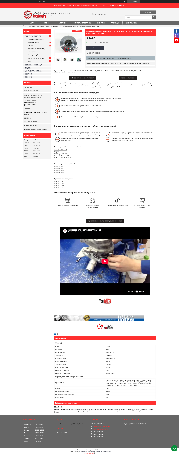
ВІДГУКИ (28, 68)
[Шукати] (154, 17)
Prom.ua (99, 450)
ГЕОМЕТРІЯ (101, 23)
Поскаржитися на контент (86, 451)
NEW (29, 61)
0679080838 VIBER (116, 5)
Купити (95, 48)
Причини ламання (128, 78)
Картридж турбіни (33, 42)
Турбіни (30, 45)
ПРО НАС (28, 77)
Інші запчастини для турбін (36, 58)
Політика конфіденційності (103, 451)
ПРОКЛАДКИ (115, 23)
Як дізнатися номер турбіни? (82, 78)
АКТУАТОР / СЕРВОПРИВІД (82, 23)
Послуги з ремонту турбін (36, 39)
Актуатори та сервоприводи (36, 48)
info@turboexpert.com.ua (33, 98)
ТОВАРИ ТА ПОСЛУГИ (33, 36)
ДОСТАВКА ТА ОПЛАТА (33, 71)
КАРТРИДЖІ (62, 23)
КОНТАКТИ (29, 74)
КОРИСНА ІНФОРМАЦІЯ (33, 65)
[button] (174, 448)
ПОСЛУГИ (30, 23)
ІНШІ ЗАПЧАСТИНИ (131, 23)
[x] (57, 334)
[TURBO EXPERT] (35, 18)
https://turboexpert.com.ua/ (34, 95)
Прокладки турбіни (34, 55)
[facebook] (55, 334)
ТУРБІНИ (46, 23)
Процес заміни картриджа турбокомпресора (105, 221)
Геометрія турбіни (33, 52)
